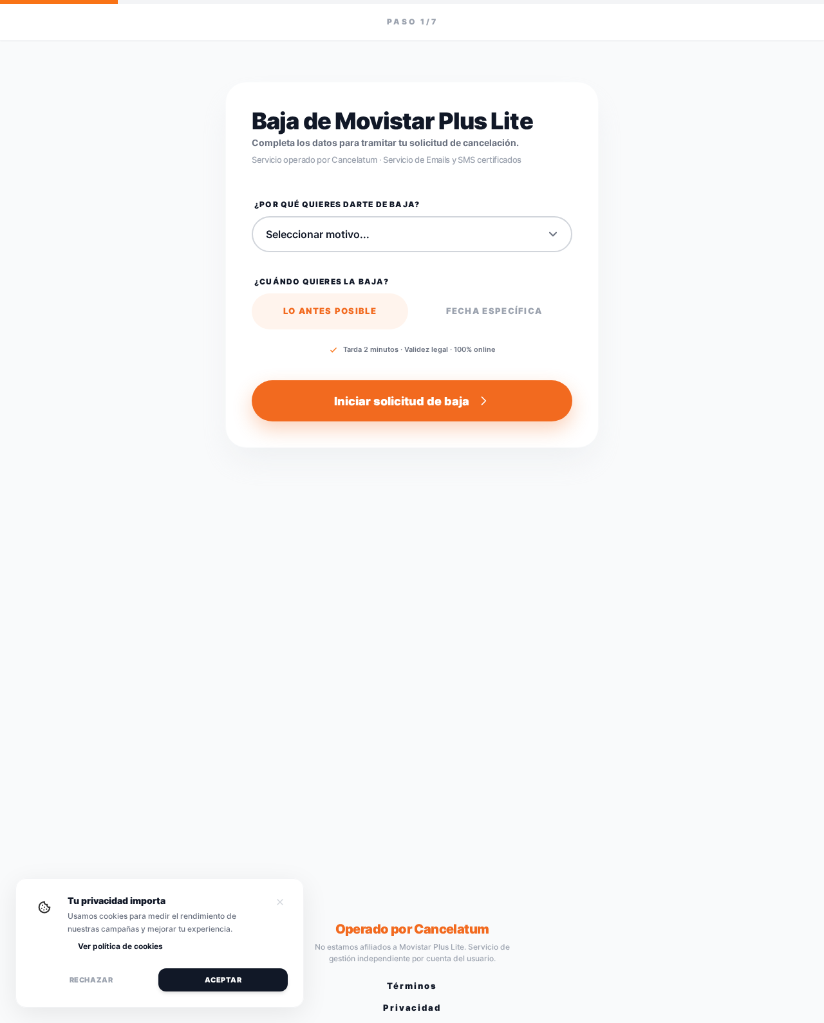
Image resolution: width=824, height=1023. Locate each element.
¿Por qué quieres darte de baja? (337, 204)
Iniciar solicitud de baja (401, 401)
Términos (412, 986)
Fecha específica (494, 311)
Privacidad (412, 1007)
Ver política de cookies (120, 946)
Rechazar (91, 979)
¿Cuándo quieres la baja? (321, 281)
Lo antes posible (330, 311)
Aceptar (223, 979)
